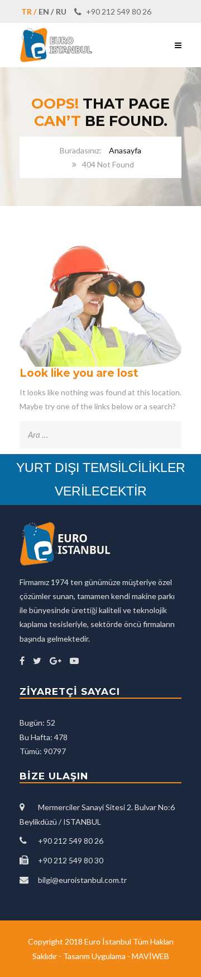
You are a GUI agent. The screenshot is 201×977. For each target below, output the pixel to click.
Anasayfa (125, 150)
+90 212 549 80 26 (117, 11)
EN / (46, 11)
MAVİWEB (150, 956)
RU (61, 11)
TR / (28, 11)
